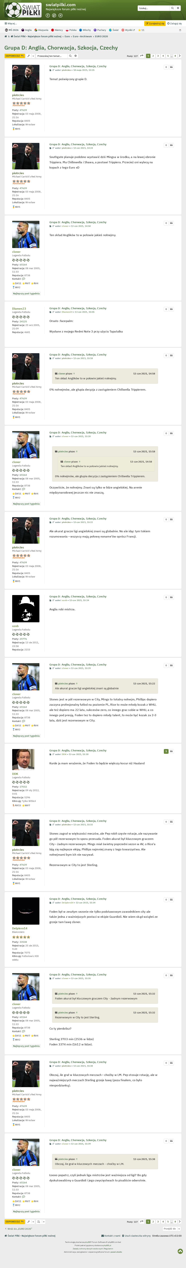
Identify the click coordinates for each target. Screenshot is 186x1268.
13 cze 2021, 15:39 (81, 1144)
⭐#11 (16, 283)
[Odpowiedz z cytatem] (171, 67)
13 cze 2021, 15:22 (83, 522)
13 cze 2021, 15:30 (78, 754)
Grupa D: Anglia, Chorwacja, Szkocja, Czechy (61, 47)
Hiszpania (43, 30)
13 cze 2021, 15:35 (81, 978)
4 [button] (163, 55)
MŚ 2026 (14, 30)
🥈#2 (16, 287)
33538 (23, 941)
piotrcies (18, 95)
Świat (116, 30)
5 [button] (168, 55)
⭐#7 (26, 283)
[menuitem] (174, 23)
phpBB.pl (107, 1245)
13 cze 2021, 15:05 (84, 312)
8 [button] (175, 55)
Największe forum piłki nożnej (66, 9)
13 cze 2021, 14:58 (81, 226)
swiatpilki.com (61, 4)
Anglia (28, 30)
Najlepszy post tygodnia (26, 293)
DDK (15, 774)
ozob (15, 626)
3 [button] (158, 55)
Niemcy (59, 30)
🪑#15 (16, 805)
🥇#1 (16, 128)
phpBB (88, 1242)
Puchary (101, 30)
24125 (23, 321)
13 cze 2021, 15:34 (86, 902)
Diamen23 (19, 309)
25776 (23, 638)
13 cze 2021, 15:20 (81, 436)
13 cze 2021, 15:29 (81, 668)
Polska (72, 30)
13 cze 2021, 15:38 (83, 1066)
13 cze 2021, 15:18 (83, 358)
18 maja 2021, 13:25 (84, 70)
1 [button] (148, 55)
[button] (142, 56)
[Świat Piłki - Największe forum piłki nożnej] (25, 10)
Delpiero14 (19, 928)
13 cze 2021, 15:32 (83, 824)
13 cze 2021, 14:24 (83, 148)
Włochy (87, 30)
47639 (23, 110)
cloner (16, 252)
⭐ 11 (141, 30)
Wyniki (129, 30)
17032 (23, 786)
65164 (23, 264)
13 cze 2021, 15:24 (79, 600)
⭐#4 (34, 283)
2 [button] (153, 55)
